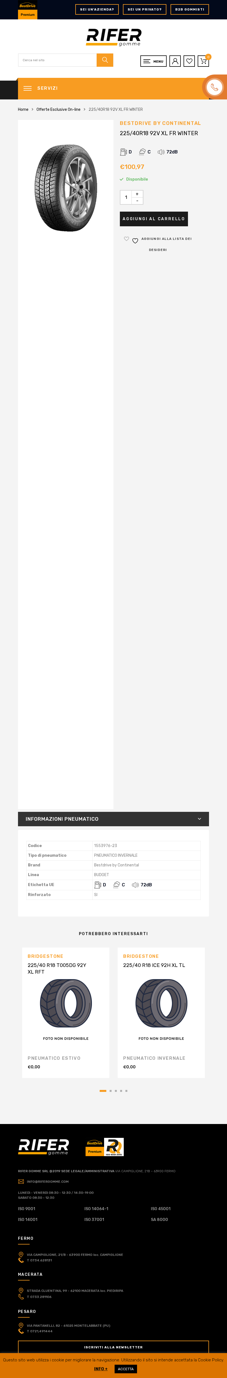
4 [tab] (121, 1091)
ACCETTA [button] (126, 1369)
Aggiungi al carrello (154, 219)
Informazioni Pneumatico (62, 819)
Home (23, 109)
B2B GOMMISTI (189, 9)
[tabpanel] (65, 1013)
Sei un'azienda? (97, 9)
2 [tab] (111, 1091)
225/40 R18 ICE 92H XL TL (154, 965)
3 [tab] (116, 1091)
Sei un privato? (145, 9)
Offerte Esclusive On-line (59, 109)
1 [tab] (103, 1091)
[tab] (113, 819)
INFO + (101, 1368)
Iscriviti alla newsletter (113, 1347)
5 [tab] (126, 1091)
